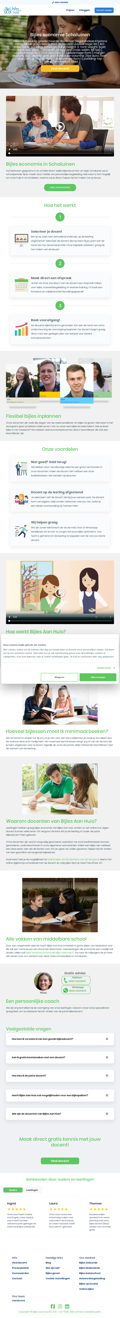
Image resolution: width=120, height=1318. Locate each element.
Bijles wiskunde (88, 1262)
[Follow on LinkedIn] (67, 1306)
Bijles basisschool (89, 1273)
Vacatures (18, 1300)
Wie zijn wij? (53, 1268)
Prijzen (70, 10)
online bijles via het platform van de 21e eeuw (73, 859)
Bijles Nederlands (89, 1268)
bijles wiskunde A (64, 952)
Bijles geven (53, 1273)
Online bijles (86, 1289)
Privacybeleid (20, 1268)
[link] (12, 9)
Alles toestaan (98, 677)
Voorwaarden (20, 1273)
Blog (48, 1262)
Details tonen (104, 668)
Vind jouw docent (60, 187)
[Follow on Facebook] (53, 1306)
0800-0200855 (61, 2)
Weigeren (59, 677)
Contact (17, 1278)
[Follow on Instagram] (60, 1306)
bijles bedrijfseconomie (39, 952)
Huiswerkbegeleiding (92, 1278)
